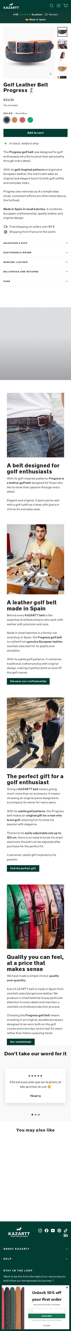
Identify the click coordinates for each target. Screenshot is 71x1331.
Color (15, 113)
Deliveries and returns (21, 271)
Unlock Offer (47, 1316)
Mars (22, 120)
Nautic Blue (6, 120)
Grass (30, 120)
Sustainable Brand (17, 252)
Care (7, 281)
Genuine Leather (15, 262)
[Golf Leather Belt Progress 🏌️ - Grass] (17, 1194)
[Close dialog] (67, 1287)
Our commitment (20, 1041)
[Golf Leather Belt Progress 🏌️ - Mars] (13, 1194)
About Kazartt (16, 1248)
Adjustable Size (15, 243)
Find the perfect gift (23, 868)
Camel (14, 120)
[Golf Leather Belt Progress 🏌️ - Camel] (9, 1194)
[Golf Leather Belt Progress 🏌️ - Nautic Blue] (5, 1194)
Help (7, 1258)
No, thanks (46, 1325)
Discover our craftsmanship (28, 681)
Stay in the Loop (18, 1270)
